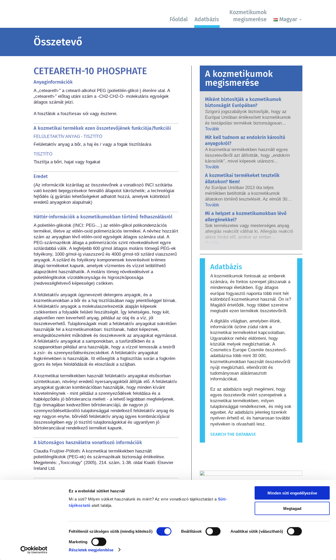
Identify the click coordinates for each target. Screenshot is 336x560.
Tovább (212, 128)
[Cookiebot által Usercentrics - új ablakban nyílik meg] (34, 550)
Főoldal (179, 19)
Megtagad (292, 508)
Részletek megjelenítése (91, 549)
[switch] (213, 531)
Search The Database (233, 434)
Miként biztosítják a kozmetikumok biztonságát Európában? (243, 102)
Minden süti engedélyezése (292, 493)
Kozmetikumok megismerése (248, 16)
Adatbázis (207, 19)
